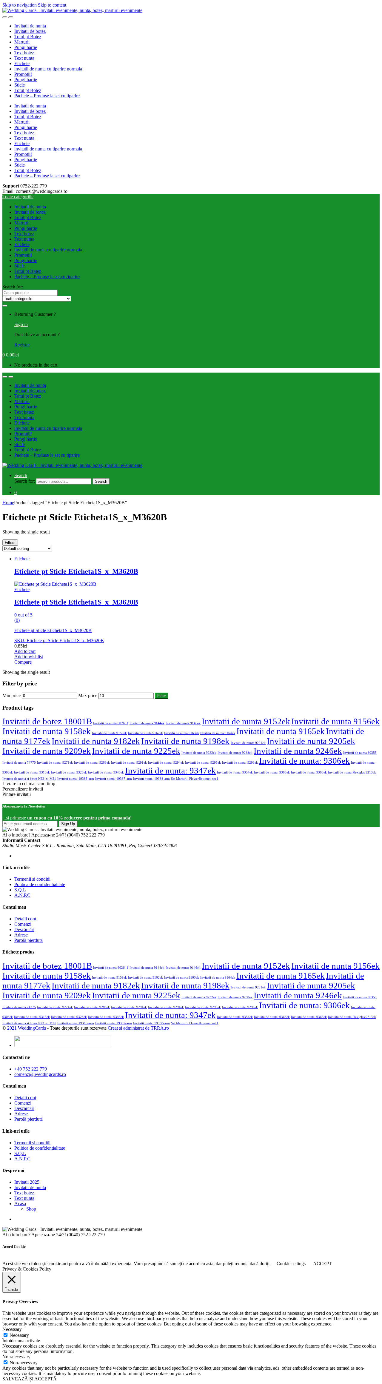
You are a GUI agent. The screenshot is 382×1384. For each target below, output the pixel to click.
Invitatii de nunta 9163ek (181, 733)
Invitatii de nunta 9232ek (198, 752)
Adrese (21, 934)
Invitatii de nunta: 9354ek (235, 772)
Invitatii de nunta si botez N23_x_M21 (29, 778)
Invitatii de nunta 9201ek (248, 743)
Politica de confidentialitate (39, 884)
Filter (161, 695)
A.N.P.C (22, 895)
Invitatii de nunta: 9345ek (106, 772)
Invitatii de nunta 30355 (360, 752)
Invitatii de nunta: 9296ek (240, 762)
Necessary (19, 1335)
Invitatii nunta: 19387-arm (113, 778)
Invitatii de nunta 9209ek (46, 751)
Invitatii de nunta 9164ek (217, 733)
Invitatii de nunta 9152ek (246, 721)
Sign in (21, 324)
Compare (23, 662)
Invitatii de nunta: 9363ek (272, 772)
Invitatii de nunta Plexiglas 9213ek (352, 772)
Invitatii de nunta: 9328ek (69, 772)
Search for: (12, 286)
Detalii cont (25, 918)
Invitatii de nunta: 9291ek (129, 762)
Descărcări (24, 929)
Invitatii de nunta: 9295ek (203, 762)
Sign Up (68, 824)
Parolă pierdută (28, 940)
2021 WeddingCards (26, 1028)
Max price (87, 695)
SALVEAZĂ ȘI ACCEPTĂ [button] (29, 1378)
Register (22, 344)
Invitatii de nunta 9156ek (335, 721)
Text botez (24, 52)
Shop (31, 1208)
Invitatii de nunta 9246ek (298, 751)
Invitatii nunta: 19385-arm (75, 778)
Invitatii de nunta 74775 (19, 762)
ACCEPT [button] (322, 1263)
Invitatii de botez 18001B (47, 721)
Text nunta (24, 58)
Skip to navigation (19, 4)
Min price (11, 695)
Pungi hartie (25, 47)
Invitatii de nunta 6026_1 (110, 723)
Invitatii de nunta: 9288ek (92, 762)
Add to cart (25, 651)
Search (20, 475)
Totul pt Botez (27, 36)
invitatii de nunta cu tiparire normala (48, 68)
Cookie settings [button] (291, 1263)
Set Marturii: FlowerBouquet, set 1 (194, 778)
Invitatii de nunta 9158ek (46, 731)
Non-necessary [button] (16, 1356)
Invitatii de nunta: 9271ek (55, 762)
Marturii (22, 41)
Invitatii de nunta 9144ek (147, 723)
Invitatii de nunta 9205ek (311, 741)
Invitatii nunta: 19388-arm (151, 778)
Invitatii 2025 (26, 1182)
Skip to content (52, 4)
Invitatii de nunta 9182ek (96, 741)
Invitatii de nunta (30, 25)
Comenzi (22, 924)
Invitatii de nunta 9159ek (109, 733)
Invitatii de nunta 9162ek (145, 733)
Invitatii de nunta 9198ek (185, 741)
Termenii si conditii (32, 879)
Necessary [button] (12, 1329)
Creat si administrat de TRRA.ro (138, 1028)
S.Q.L (20, 889)
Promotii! (23, 74)
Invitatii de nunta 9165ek (280, 731)
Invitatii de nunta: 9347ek (170, 770)
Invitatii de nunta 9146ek (183, 723)
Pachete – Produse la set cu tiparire (47, 95)
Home (8, 502)
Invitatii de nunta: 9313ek (32, 772)
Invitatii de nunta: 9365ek (309, 772)
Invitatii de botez (30, 31)
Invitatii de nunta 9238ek (235, 752)
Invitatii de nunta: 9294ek (166, 762)
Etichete (22, 63)
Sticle (19, 84)
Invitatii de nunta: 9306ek (304, 760)
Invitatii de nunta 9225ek (136, 751)
